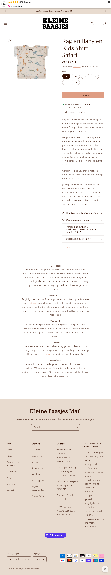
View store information (75, 112)
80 (85, 76)
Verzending (37, 462)
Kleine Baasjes (18, 569)
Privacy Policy (38, 496)
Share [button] (68, 247)
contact (47, 354)
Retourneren (37, 468)
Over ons (11, 484)
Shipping (77, 66)
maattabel (32, 303)
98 (75, 82)
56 (66, 76)
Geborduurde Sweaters (13, 464)
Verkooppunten (39, 480)
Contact (10, 490)
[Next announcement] (106, 11)
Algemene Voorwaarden (38, 488)
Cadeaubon (12, 472)
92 (66, 82)
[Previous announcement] (5, 11)
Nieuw (10, 456)
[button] (6, 23)
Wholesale (36, 474)
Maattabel (36, 450)
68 (76, 76)
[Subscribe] (77, 427)
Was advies (37, 456)
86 (95, 76)
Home (9, 450)
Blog (9, 478)
